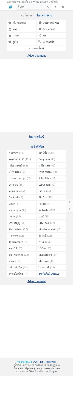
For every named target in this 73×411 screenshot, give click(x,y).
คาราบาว (17, 152)
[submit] (48, 6)
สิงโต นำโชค (47, 178)
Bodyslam (47, 159)
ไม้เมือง (45, 248)
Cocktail (16, 197)
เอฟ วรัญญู (17, 223)
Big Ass (45, 197)
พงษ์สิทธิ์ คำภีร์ (20, 159)
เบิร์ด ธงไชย (17, 172)
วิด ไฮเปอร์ (47, 210)
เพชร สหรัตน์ (48, 172)
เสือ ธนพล (46, 261)
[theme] (62, 7)
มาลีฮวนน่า (47, 165)
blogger (53, 371)
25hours (16, 184)
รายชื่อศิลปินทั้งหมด (49, 273)
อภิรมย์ (15, 261)
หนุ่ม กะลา (17, 191)
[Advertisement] (36, 95)
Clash (14, 203)
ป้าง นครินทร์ (18, 229)
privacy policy (34, 368)
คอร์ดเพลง (27, 15)
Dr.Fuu (45, 191)
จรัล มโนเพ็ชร (18, 273)
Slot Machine (19, 254)
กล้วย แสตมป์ (18, 165)
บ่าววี (44, 216)
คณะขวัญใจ (17, 210)
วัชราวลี (45, 235)
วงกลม (15, 216)
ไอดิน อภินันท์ (18, 242)
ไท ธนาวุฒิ (47, 267)
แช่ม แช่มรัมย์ (18, 267)
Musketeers (48, 254)
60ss (31, 371)
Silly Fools (47, 223)
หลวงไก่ (15, 248)
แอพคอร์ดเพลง (52, 368)
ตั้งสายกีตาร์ (19, 368)
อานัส (44, 242)
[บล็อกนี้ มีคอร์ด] (11, 6)
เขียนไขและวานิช (50, 229)
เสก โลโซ (46, 152)
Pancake (16, 235)
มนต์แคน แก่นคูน (20, 178)
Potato (45, 203)
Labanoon (47, 184)
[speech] (55, 6)
